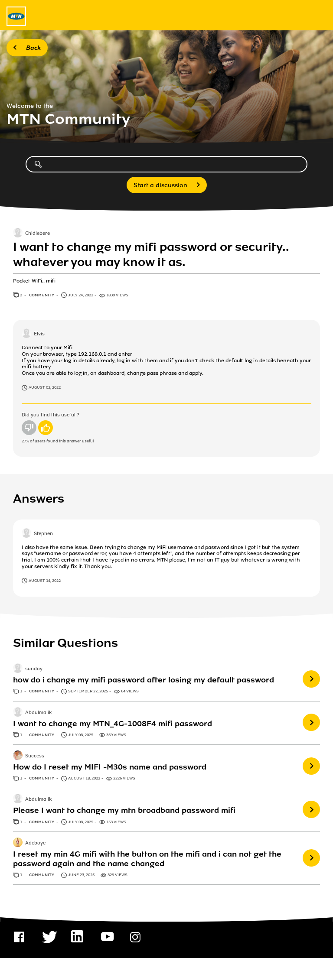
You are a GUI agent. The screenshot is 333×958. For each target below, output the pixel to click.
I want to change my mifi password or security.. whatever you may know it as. (151, 254)
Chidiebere (37, 234)
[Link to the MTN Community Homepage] (16, 16)
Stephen (43, 534)
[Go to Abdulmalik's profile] (18, 712)
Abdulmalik (38, 713)
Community (42, 295)
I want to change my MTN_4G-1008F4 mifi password (112, 723)
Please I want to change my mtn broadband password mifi (124, 810)
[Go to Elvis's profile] (26, 334)
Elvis (39, 334)
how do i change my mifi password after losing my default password (143, 680)
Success (34, 756)
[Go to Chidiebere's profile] (18, 233)
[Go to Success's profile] (18, 756)
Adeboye (35, 843)
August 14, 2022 (45, 580)
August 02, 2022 (45, 387)
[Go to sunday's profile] (18, 669)
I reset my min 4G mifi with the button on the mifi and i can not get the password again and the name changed (147, 859)
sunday (33, 669)
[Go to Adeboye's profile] (18, 843)
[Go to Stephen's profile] (26, 533)
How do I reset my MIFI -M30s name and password (109, 767)
